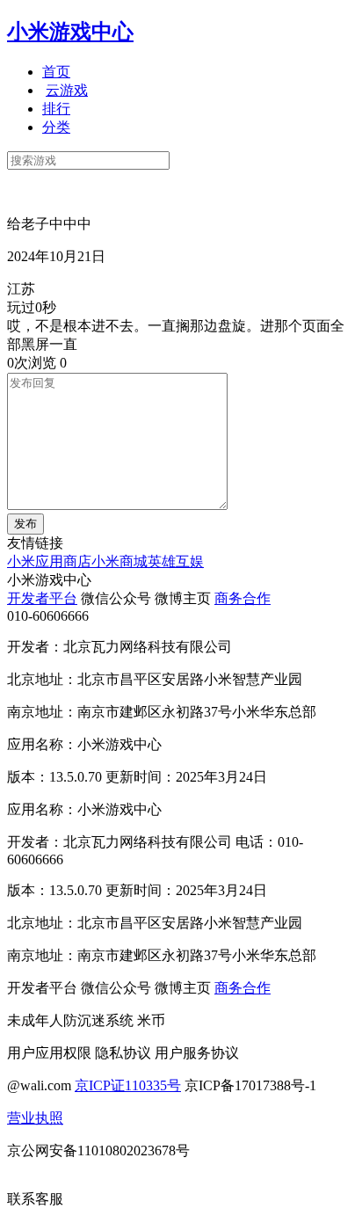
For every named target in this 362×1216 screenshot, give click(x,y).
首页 (56, 71)
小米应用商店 (49, 561)
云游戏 (67, 90)
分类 (56, 127)
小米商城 (119, 561)
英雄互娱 (176, 561)
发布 (25, 523)
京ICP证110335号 (128, 1085)
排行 (56, 108)
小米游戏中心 (70, 31)
